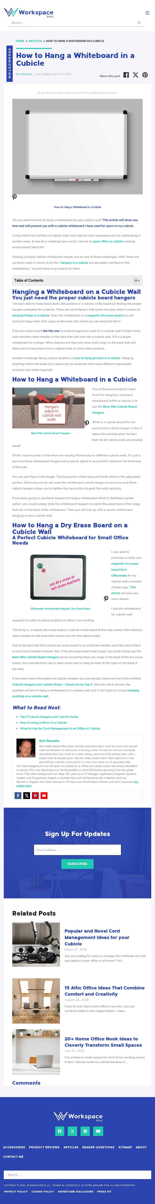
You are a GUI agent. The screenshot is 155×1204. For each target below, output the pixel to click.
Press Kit (104, 1191)
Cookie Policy (43, 1191)
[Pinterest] (145, 75)
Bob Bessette (24, 74)
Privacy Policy (16, 1191)
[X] (135, 75)
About (141, 1147)
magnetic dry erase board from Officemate (124, 569)
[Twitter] (26, 795)
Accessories (14, 1147)
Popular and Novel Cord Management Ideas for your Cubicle (97, 937)
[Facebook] (126, 75)
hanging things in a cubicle (30, 315)
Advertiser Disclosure (75, 1191)
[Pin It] (14, 199)
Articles (71, 1147)
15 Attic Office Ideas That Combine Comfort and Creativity (105, 991)
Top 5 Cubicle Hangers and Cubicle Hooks (49, 717)
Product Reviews (44, 1147)
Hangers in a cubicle (74, 262)
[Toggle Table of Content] (134, 280)
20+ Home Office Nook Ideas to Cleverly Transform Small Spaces (103, 1042)
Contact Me (13, 1157)
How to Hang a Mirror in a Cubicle (43, 722)
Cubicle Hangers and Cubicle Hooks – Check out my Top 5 (52, 684)
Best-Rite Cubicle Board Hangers (50, 433)
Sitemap (125, 1147)
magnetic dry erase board (105, 315)
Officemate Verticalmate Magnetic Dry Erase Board (60, 609)
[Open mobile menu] (147, 12)
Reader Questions (98, 1147)
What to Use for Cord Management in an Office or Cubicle (60, 728)
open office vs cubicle (108, 241)
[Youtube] (44, 795)
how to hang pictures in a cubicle (97, 358)
